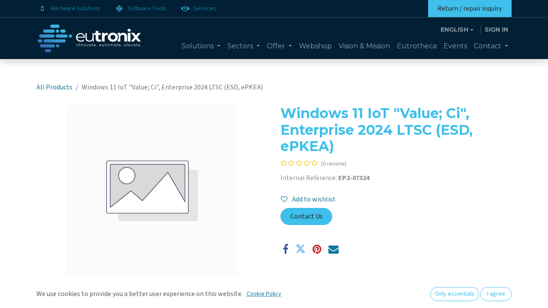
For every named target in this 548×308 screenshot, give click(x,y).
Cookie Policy (264, 294)
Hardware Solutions (76, 8)
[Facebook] (286, 249)
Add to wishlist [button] (314, 199)
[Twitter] (300, 249)
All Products (54, 87)
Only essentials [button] (454, 294)
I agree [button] (496, 294)
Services (205, 8)
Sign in (496, 29)
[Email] (333, 249)
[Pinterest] (317, 249)
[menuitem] (201, 46)
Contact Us (306, 216)
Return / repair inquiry (470, 8)
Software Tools (147, 8)
